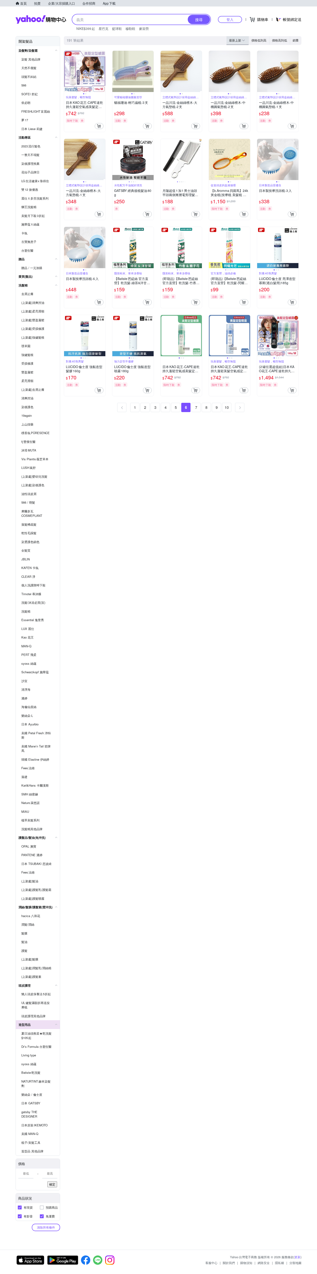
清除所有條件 (46, 1227)
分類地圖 (295, 1263)
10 (227, 407)
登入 (229, 19)
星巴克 (103, 28)
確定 (52, 1184)
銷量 (296, 40)
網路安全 (264, 1263)
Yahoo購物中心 (41, 19)
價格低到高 (258, 40)
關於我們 (229, 1263)
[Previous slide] (67, 71)
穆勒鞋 (130, 28)
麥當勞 (144, 28)
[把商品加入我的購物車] (99, 126)
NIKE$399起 (85, 28)
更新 (297, 1257)
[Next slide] (102, 71)
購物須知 (246, 1263)
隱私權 (279, 1263)
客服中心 (211, 1263)
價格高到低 (279, 40)
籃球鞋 (117, 28)
